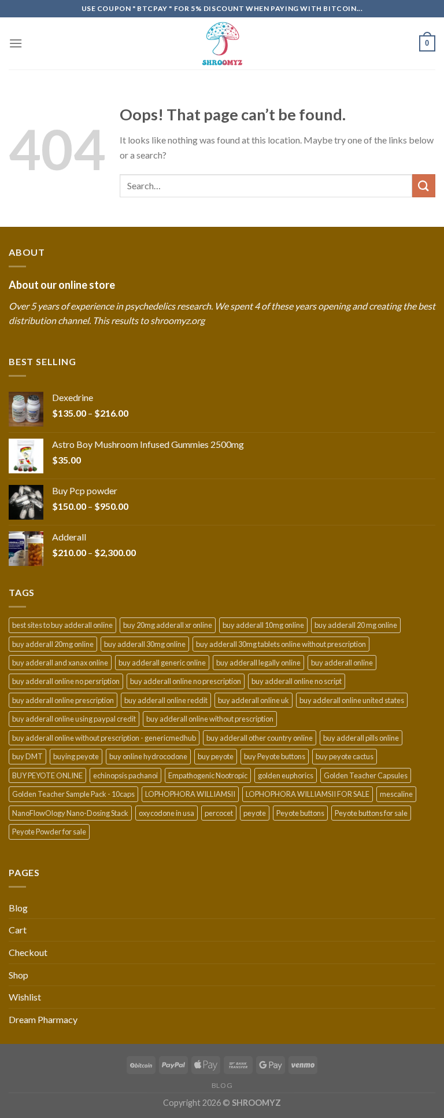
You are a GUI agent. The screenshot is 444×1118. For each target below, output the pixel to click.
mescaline (396, 794)
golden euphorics (285, 775)
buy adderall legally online (258, 662)
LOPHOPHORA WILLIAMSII (190, 794)
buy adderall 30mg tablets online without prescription (281, 644)
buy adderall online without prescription (209, 718)
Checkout (28, 952)
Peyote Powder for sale (49, 831)
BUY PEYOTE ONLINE (47, 775)
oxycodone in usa (166, 813)
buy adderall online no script (296, 681)
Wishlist (25, 996)
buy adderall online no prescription (185, 681)
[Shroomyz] (222, 43)
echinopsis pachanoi (125, 775)
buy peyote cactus (344, 756)
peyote (254, 813)
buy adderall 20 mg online (355, 625)
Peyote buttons (300, 813)
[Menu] (16, 43)
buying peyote (76, 756)
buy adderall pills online (361, 737)
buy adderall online (342, 662)
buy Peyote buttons (274, 756)
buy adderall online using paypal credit (74, 718)
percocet (219, 813)
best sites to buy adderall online (62, 625)
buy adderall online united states (351, 700)
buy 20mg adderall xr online (167, 625)
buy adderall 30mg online (145, 644)
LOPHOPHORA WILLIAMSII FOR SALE (307, 794)
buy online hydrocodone (148, 756)
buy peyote (216, 756)
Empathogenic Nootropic (207, 775)
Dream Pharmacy (43, 1019)
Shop (18, 974)
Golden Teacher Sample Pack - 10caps (73, 794)
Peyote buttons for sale (371, 813)
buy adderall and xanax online (60, 662)
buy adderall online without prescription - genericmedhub (104, 737)
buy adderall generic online (162, 662)
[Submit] (423, 185)
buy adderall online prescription (63, 700)
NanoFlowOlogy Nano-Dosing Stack (70, 813)
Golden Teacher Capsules (366, 775)
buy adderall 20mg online (53, 644)
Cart (18, 929)
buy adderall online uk (253, 700)
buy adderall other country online (259, 737)
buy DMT (27, 756)
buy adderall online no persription (66, 681)
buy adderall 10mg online (263, 625)
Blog (18, 907)
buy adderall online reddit (166, 700)
